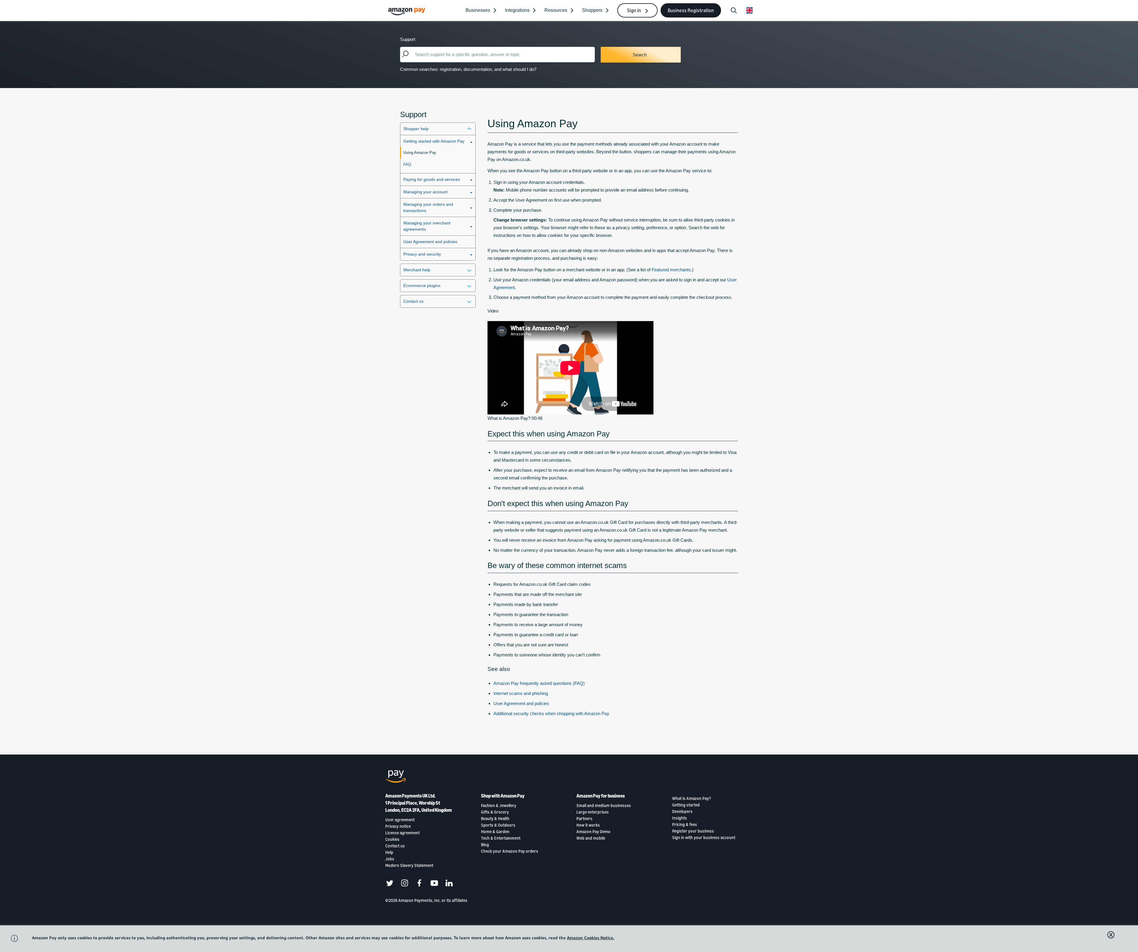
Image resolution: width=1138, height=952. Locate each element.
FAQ (407, 164)
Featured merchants (671, 269)
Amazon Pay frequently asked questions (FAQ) (539, 683)
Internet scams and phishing (520, 693)
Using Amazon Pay (419, 152)
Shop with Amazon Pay (503, 796)
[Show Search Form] (733, 10)
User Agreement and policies (430, 241)
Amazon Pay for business (600, 796)
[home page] (407, 11)
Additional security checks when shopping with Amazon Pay (551, 713)
